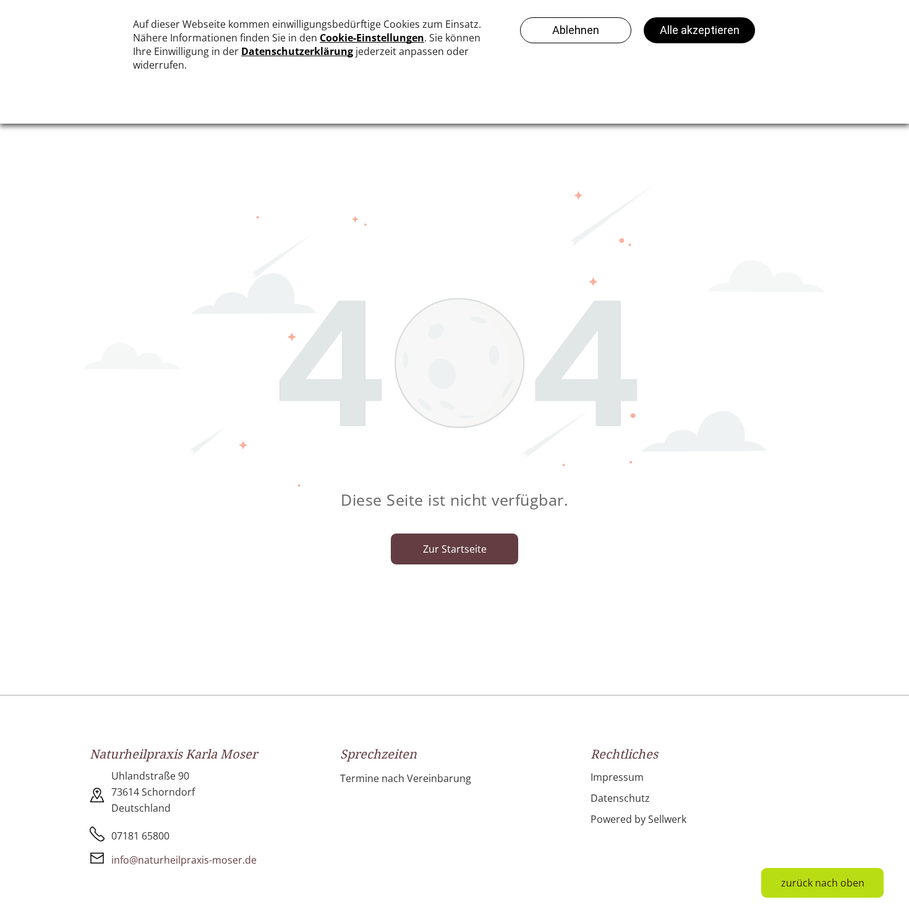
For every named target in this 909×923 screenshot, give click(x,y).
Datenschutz (620, 798)
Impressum (617, 777)
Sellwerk (667, 819)
